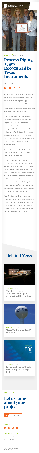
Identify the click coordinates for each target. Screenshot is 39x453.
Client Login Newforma (12, 437)
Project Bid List (9, 440)
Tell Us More (15, 415)
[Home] (13, 6)
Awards (7, 55)
